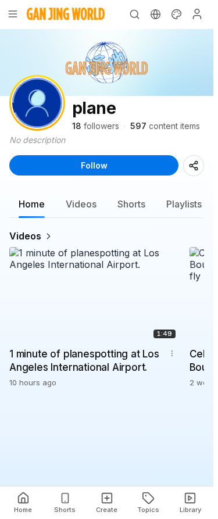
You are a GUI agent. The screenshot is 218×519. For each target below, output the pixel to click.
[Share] (193, 165)
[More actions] (172, 353)
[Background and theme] (176, 14)
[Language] (155, 14)
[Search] (134, 14)
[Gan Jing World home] (66, 14)
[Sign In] (197, 14)
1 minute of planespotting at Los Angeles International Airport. (84, 360)
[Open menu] (12, 14)
